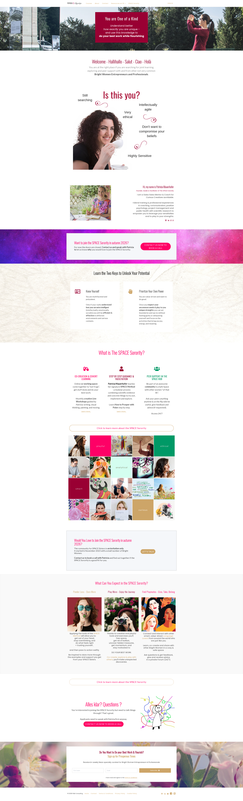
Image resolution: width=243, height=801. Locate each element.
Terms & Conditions (106, 793)
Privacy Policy (120, 793)
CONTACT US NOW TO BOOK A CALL (155, 246)
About (97, 3)
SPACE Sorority (133, 3)
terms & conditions (131, 778)
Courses (89, 3)
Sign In (170, 3)
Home (87, 793)
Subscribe (153, 770)
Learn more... (86, 411)
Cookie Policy (132, 793)
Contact (105, 3)
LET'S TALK (148, 551)
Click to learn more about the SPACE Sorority (121, 428)
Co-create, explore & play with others (121, 658)
